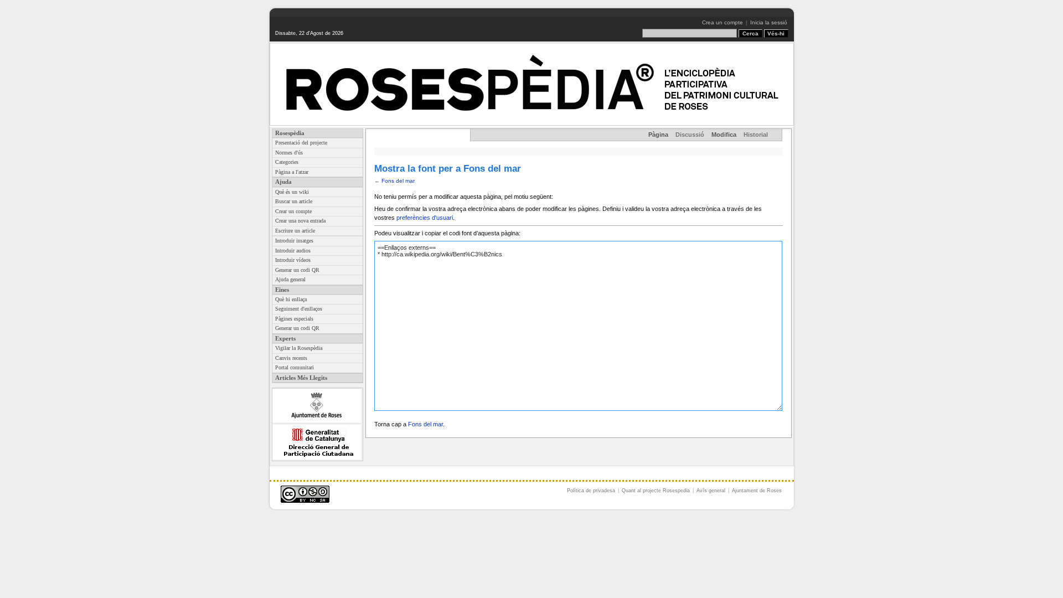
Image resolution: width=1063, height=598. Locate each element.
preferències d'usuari (424, 217)
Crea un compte (722, 22)
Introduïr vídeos (293, 260)
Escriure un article (295, 231)
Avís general (710, 490)
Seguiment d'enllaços (298, 309)
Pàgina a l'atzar (291, 172)
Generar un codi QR (297, 270)
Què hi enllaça (291, 299)
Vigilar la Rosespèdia (298, 348)
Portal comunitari (294, 367)
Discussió (689, 134)
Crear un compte (293, 211)
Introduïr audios (293, 251)
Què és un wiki (292, 192)
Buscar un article (293, 201)
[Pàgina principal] (531, 84)
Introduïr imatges (294, 241)
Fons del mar (398, 181)
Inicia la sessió (768, 22)
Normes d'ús (289, 153)
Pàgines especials (294, 319)
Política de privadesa (591, 490)
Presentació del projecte (301, 143)
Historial (756, 134)
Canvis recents (291, 358)
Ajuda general (290, 279)
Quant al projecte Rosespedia (656, 490)
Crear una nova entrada (300, 221)
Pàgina (658, 134)
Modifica (723, 134)
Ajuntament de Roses (757, 490)
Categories (286, 162)
